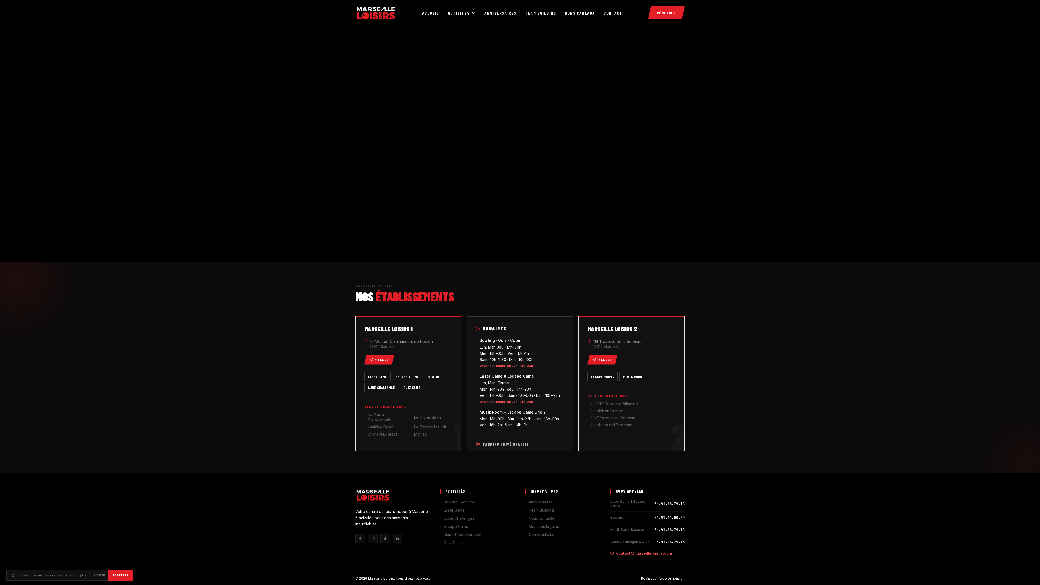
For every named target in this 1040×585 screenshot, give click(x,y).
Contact (613, 12)
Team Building (540, 12)
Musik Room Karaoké (463, 534)
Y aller (382, 360)
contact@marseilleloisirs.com (644, 553)
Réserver (666, 13)
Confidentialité (541, 534)
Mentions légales (544, 526)
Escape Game (456, 526)
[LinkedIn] (397, 538)
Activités (459, 12)
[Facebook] (360, 538)
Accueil (430, 12)
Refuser (99, 575)
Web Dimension (672, 578)
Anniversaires (500, 12)
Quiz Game (453, 542)
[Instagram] (373, 538)
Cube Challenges (459, 518)
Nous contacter (542, 518)
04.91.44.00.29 (669, 517)
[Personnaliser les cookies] (11, 575)
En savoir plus (76, 575)
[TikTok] (385, 538)
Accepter (120, 575)
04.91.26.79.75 (669, 504)
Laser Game (454, 510)
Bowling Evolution (459, 502)
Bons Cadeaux (580, 12)
